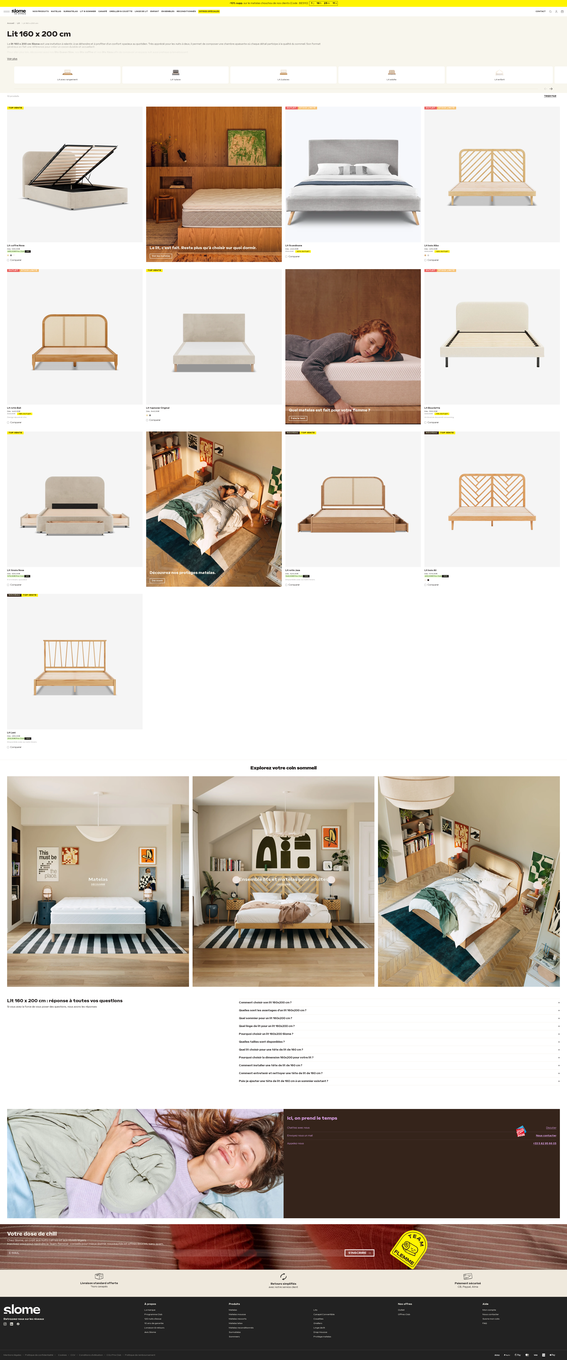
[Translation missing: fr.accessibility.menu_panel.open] (7, 11)
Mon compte (489, 1310)
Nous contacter (546, 1135)
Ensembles (167, 11)
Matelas (56, 11)
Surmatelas (70, 11)
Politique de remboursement (140, 1355)
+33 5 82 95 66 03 (544, 1143)
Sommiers (234, 1336)
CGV (73, 1355)
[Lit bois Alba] (492, 174)
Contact (541, 11)
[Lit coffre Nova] (75, 174)
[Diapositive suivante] (551, 89)
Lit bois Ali (430, 570)
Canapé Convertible (324, 1314)
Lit (18, 23)
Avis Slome (150, 1332)
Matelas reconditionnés (241, 1327)
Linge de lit (141, 11)
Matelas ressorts (238, 1319)
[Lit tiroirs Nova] (75, 499)
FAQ (485, 1323)
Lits (315, 1310)
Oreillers (318, 1323)
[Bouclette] (14, 255)
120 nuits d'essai (152, 1319)
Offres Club (404, 1314)
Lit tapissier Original (157, 408)
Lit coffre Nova (15, 246)
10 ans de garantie (154, 1323)
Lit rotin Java (292, 570)
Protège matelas (322, 1336)
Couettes (318, 1319)
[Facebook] (18, 1323)
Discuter (551, 1127)
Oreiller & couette (120, 11)
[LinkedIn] (11, 1323)
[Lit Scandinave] (353, 174)
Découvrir (157, 580)
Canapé (102, 11)
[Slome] (19, 11)
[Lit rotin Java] (353, 499)
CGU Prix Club (114, 1355)
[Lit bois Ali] (492, 499)
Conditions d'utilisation (91, 1355)
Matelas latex (236, 1323)
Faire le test (298, 418)
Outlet (401, 1310)
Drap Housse (320, 1332)
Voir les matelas (161, 256)
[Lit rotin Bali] (75, 337)
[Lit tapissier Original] (214, 337)
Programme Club (153, 1314)
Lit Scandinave (293, 246)
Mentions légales (12, 1355)
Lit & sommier (88, 11)
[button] (550, 11)
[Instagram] (5, 1323)
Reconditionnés (186, 11)
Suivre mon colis (491, 1319)
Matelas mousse (237, 1314)
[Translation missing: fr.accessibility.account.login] (556, 11)
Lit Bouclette (432, 408)
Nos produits (41, 11)
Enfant (154, 11)
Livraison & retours (154, 1327)
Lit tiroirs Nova (15, 570)
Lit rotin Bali (14, 408)
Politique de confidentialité (39, 1355)
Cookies (62, 1355)
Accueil (10, 23)
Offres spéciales (209, 11)
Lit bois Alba (431, 246)
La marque (149, 1310)
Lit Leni (11, 733)
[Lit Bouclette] (492, 337)
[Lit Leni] (75, 661)
